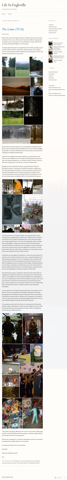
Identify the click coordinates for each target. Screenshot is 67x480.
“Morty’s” (51, 24)
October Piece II (53, 26)
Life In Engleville (14, 5)
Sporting (9, 463)
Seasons (4, 463)
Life (35, 461)
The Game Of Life (13, 29)
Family (28, 461)
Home (3, 14)
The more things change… (55, 28)
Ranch (38, 461)
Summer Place (52, 32)
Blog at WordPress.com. (7, 477)
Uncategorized (52, 79)
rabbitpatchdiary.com (59, 46)
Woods (26, 463)
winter (21, 463)
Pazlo (54, 43)
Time (18, 463)
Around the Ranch (53, 72)
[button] (9, 67)
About (10, 14)
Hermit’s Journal (53, 30)
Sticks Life (17, 461)
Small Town (52, 74)
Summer (14, 463)
